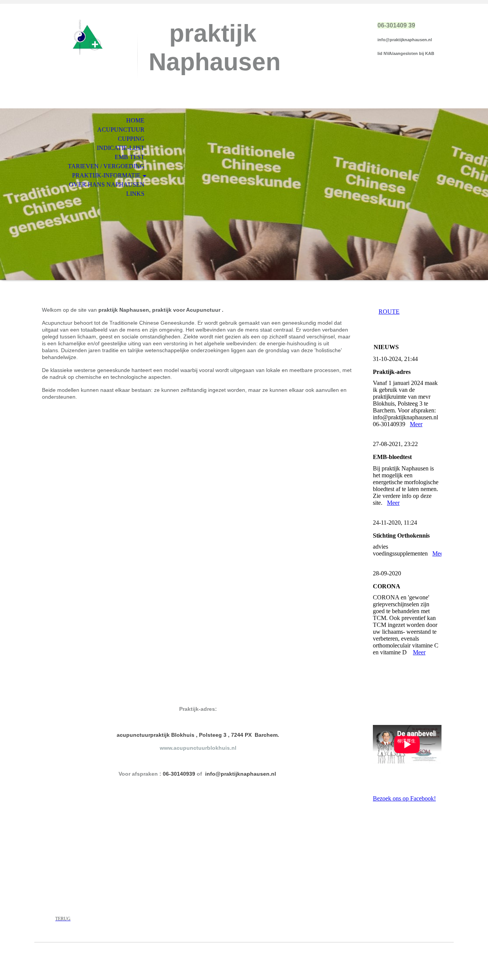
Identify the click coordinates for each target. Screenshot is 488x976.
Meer (416, 424)
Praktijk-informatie (106, 175)
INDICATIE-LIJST (120, 148)
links (135, 193)
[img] (85, 37)
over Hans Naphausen (106, 184)
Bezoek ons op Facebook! (404, 798)
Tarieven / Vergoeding (106, 166)
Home (135, 120)
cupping (131, 138)
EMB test (129, 157)
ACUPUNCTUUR (120, 129)
